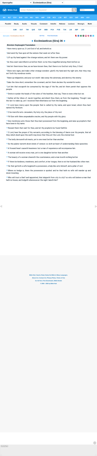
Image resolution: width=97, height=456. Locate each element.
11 (7, 98)
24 (7, 165)
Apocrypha (6, 36)
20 (7, 148)
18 (7, 139)
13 (7, 112)
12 (7, 104)
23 (7, 161)
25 (7, 170)
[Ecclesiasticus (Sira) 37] (94, 212)
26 (7, 177)
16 (7, 127)
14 (7, 116)
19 (7, 143)
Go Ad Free (4, 446)
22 (7, 157)
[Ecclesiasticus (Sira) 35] (3, 212)
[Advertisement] (48, 238)
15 (7, 120)
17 (7, 132)
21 (7, 152)
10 (7, 93)
